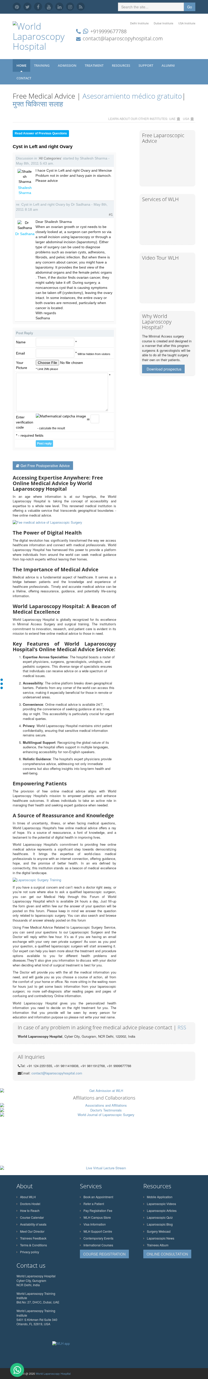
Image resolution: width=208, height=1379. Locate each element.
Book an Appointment (98, 1197)
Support (146, 65)
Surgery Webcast (158, 1231)
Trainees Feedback (33, 1238)
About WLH (28, 1197)
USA (186, 118)
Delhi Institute (139, 23)
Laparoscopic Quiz (160, 1217)
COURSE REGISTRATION (104, 1254)
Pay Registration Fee (97, 1210)
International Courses (98, 1245)
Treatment (94, 65)
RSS (182, 1027)
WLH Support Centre (97, 1231)
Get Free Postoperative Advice (45, 465)
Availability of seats (33, 1224)
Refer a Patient (93, 1203)
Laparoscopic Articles (162, 1210)
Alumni (169, 65)
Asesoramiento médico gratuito (131, 96)
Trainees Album (157, 1245)
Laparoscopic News (160, 1238)
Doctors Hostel (30, 1203)
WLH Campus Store (97, 1217)
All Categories (50, 158)
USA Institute (186, 23)
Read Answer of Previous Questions (41, 133)
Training (42, 65)
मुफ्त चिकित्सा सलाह (38, 104)
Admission (67, 65)
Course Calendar (32, 1217)
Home (21, 65)
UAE (172, 118)
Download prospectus (164, 369)
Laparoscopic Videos (161, 1203)
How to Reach (30, 1210)
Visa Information (94, 1224)
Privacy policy (29, 1252)
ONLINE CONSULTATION (167, 1254)
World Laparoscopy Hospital (53, 1373)
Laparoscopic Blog (160, 1224)
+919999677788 (108, 31)
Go (189, 6)
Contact (24, 78)
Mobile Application (159, 1197)
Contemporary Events (98, 1238)
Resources (121, 65)
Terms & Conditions (33, 1245)
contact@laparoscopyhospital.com (123, 38)
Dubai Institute (163, 23)
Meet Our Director (32, 1231)
